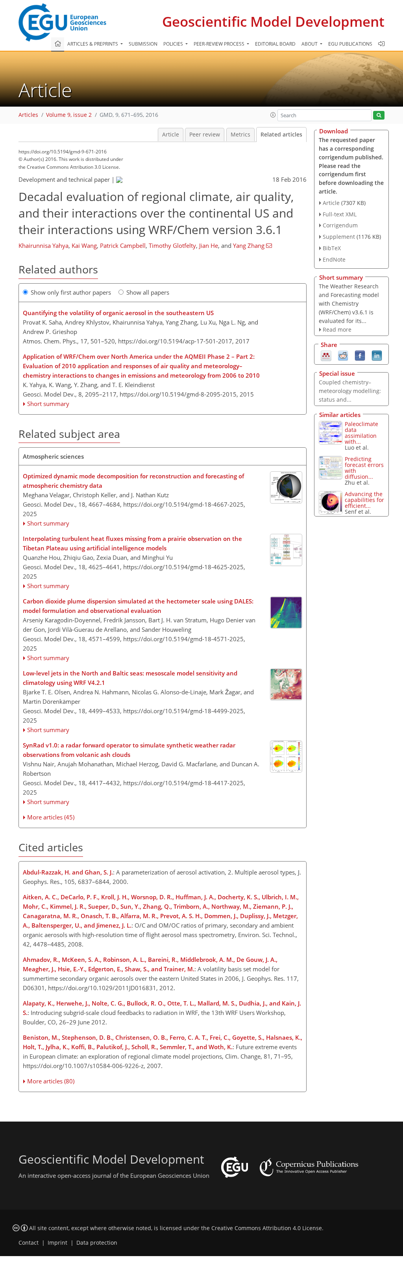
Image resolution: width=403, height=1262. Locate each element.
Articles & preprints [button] (93, 44)
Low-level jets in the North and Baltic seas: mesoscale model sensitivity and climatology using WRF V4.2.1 (130, 677)
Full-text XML (340, 214)
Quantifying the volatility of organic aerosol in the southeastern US (118, 313)
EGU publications (350, 44)
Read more (337, 329)
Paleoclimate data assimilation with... (361, 432)
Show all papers (147, 292)
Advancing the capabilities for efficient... (364, 499)
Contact (28, 1242)
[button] (273, 114)
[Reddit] (343, 355)
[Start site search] (379, 115)
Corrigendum (340, 225)
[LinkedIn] (377, 355)
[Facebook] (360, 355)
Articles (28, 114)
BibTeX (332, 248)
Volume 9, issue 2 (69, 114)
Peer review (204, 134)
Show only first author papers (71, 292)
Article (170, 134)
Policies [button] (173, 44)
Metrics (240, 134)
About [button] (310, 44)
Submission (143, 44)
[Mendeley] (326, 355)
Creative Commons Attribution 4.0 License (266, 1228)
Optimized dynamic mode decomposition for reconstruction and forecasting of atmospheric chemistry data (133, 480)
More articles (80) (50, 1081)
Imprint (57, 1242)
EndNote (334, 259)
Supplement (339, 236)
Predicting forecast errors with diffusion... (364, 467)
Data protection (96, 1242)
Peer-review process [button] (220, 44)
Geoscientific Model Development (273, 21)
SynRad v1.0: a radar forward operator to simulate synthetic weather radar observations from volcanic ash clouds (129, 749)
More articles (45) (50, 817)
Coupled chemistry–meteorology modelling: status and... (350, 390)
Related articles (281, 134)
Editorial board (275, 44)
